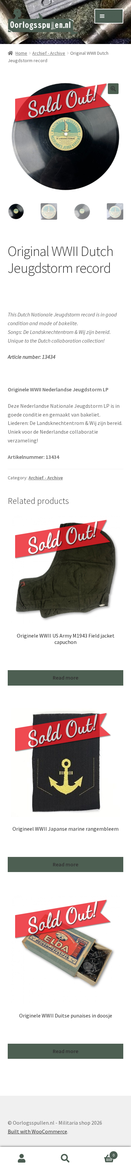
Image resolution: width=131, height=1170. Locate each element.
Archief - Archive (48, 53)
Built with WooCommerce (37, 1131)
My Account (22, 1158)
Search (65, 1158)
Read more (65, 677)
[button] (113, 88)
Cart (101, 1153)
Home (21, 53)
